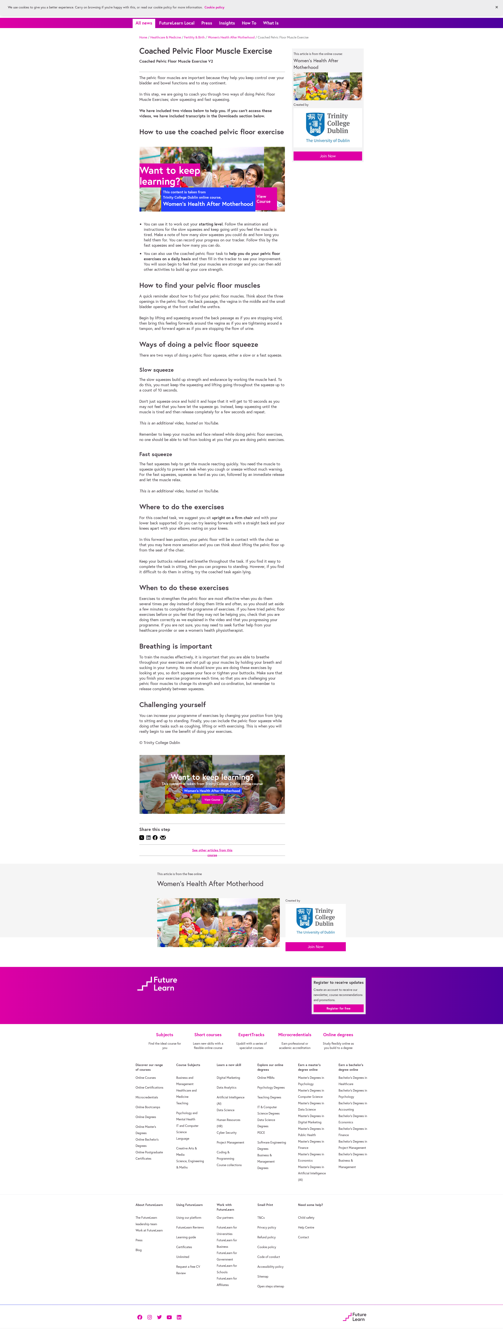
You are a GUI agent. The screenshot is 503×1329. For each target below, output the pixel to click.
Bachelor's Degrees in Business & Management (353, 1160)
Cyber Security (227, 1133)
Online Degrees (146, 1117)
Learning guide (186, 1237)
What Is (271, 23)
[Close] (496, 7)
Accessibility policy (270, 1267)
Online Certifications (149, 1087)
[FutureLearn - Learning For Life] (354, 1316)
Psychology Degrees (271, 1087)
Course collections (229, 1165)
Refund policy (266, 1237)
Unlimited (182, 1257)
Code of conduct (268, 1257)
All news (144, 23)
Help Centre (306, 1227)
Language (182, 1138)
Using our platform (188, 1217)
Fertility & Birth (194, 37)
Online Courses (146, 1078)
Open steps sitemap (270, 1286)
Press (206, 23)
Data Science (225, 1110)
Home (143, 37)
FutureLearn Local (177, 23)
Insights (227, 23)
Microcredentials (147, 1097)
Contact (303, 1237)
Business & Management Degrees (266, 1161)
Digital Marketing (228, 1078)
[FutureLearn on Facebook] (141, 1316)
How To (249, 23)
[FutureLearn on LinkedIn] (179, 1316)
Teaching (182, 1103)
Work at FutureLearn (149, 1230)
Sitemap (262, 1276)
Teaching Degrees (269, 1097)
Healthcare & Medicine (165, 37)
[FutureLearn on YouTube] (169, 1316)
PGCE (261, 1133)
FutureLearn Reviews (190, 1227)
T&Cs (261, 1217)
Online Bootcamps (148, 1107)
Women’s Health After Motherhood (231, 37)
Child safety (306, 1217)
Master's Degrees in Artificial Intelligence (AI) (312, 1173)
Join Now (328, 155)
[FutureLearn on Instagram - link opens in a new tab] (149, 1316)
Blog (139, 1250)
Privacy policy (266, 1227)
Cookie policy (266, 1247)
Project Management (230, 1142)
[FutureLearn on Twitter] (159, 1316)
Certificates (184, 1247)
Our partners (225, 1217)
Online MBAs (265, 1078)
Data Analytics (226, 1087)
